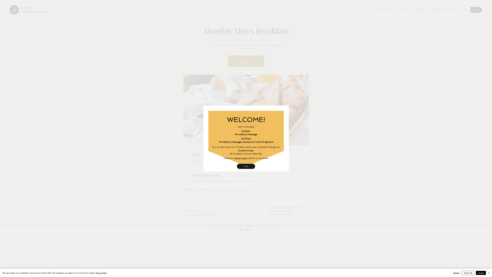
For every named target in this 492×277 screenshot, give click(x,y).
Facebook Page (245, 150)
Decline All (468, 273)
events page (241, 158)
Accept (481, 273)
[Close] (488, 273)
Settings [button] (456, 273)
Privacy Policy (101, 273)
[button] (246, 166)
